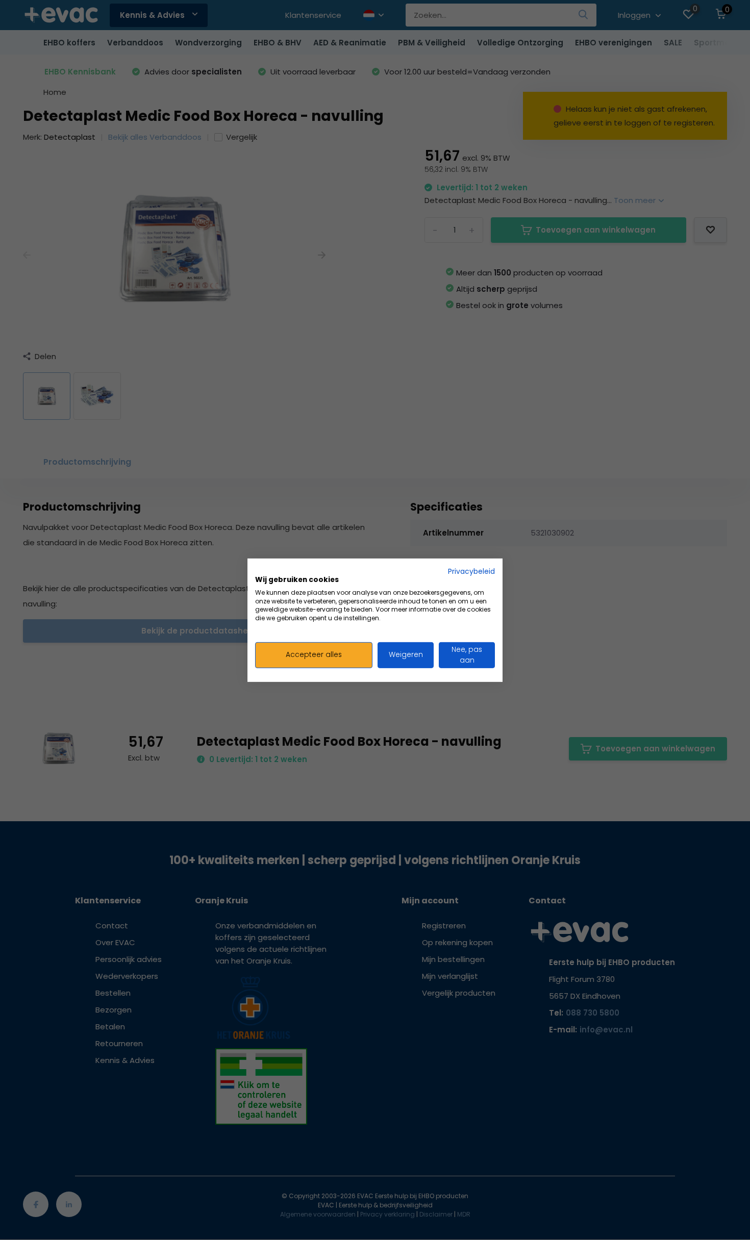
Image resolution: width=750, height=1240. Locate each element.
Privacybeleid (471, 571)
